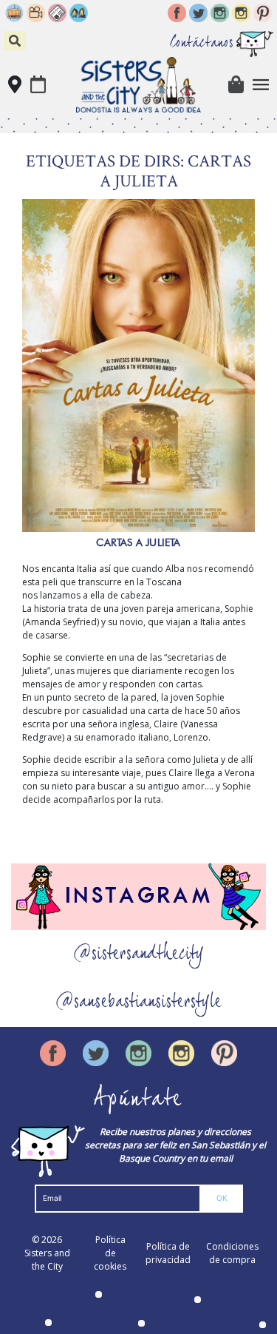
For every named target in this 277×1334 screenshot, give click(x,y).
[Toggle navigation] (261, 84)
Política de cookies (110, 1253)
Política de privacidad (168, 1253)
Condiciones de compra (232, 1253)
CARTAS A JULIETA (138, 542)
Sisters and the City (47, 1260)
